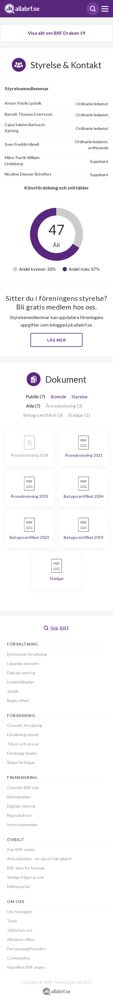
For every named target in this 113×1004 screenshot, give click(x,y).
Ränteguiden (18, 796)
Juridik (13, 691)
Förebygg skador (22, 753)
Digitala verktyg (21, 672)
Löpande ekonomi (23, 663)
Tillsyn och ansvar (23, 743)
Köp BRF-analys (21, 849)
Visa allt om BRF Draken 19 (56, 33)
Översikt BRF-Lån (23, 787)
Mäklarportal (18, 886)
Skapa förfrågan (21, 762)
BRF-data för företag (25, 867)
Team (12, 920)
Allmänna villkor (21, 939)
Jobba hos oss (19, 930)
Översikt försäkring (24, 725)
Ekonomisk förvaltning (27, 654)
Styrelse (80, 396)
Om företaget (19, 911)
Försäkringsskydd (23, 734)
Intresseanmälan (22, 824)
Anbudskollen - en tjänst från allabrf (39, 858)
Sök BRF (60, 628)
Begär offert (18, 700)
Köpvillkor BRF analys (26, 967)
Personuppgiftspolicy (26, 948)
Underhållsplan (20, 681)
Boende (58, 396)
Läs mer (56, 340)
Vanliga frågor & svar (25, 877)
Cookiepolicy (18, 957)
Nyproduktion (19, 815)
